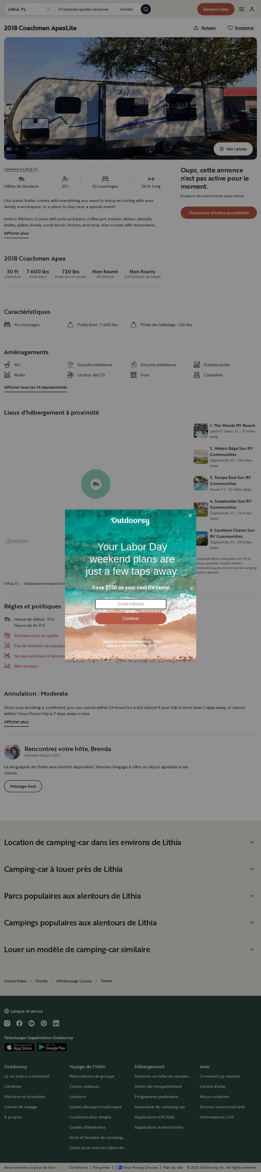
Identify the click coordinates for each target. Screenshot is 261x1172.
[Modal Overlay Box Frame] (130, 586)
